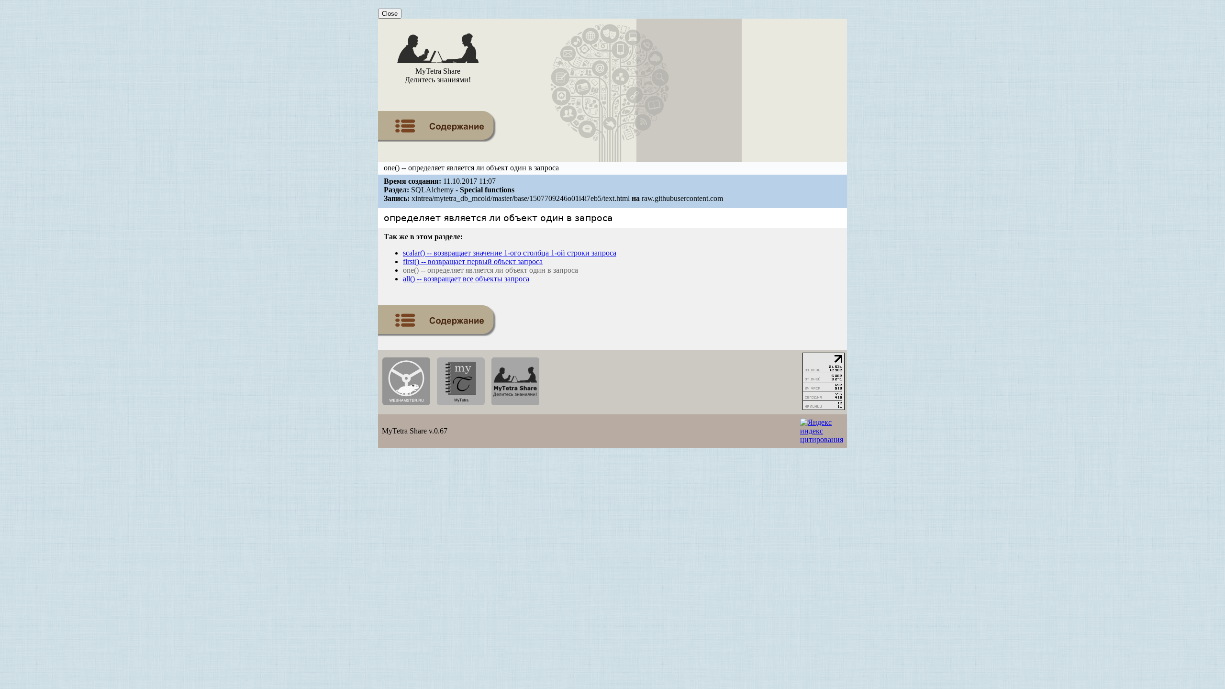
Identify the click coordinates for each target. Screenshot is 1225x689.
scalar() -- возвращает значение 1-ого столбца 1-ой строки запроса (509, 253)
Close (390, 13)
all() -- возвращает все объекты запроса (466, 279)
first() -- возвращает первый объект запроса (473, 261)
